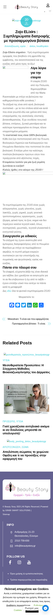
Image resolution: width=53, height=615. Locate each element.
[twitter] (20, 562)
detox (32, 46)
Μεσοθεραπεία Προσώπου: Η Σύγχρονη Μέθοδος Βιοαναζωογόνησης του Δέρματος (26, 368)
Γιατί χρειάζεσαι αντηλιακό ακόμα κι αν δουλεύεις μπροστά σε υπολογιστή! (26, 430)
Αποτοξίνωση (12, 46)
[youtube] (29, 562)
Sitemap (6, 514)
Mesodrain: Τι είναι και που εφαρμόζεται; (28, 319)
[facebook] (11, 562)
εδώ (9, 291)
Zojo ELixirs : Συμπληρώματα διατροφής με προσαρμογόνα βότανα (26, 36)
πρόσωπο (9, 421)
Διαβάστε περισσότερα (18, 605)
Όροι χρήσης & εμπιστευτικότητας (26, 573)
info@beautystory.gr (25, 546)
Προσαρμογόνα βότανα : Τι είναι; (28, 323)
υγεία (22, 46)
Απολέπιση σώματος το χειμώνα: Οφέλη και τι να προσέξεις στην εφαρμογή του (26, 455)
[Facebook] (12, 305)
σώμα (25, 447)
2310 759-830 (22, 540)
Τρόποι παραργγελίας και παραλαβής (28, 579)
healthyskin (42, 46)
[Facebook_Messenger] (45, 608)
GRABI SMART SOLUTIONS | (18, 510)
